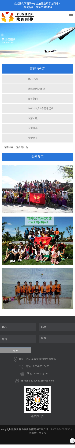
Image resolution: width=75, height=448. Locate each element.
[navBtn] (71, 16)
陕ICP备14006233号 (61, 429)
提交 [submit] (15, 351)
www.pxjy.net (41, 373)
